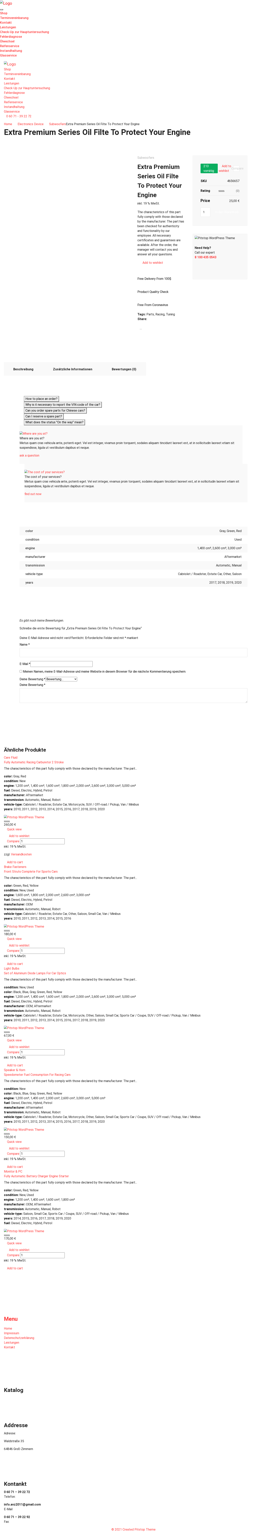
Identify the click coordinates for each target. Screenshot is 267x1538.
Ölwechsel (7, 41)
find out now (32, 494)
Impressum (11, 1333)
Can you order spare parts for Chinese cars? (55, 410)
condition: (11, 781)
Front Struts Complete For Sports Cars (31, 871)
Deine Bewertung (32, 679)
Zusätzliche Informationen (72, 369)
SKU (204, 181)
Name (25, 644)
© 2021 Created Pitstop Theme (133, 1529)
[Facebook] (138, 324)
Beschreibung (23, 369)
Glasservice (8, 55)
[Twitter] (138, 328)
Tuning (170, 314)
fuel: (7, 790)
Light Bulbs (11, 968)
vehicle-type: (13, 804)
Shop (3, 13)
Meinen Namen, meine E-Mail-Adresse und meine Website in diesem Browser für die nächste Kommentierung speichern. (104, 671)
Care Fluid (10, 757)
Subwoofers (57, 124)
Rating (205, 191)
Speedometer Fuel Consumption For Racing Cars (37, 1075)
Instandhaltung (11, 51)
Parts (150, 314)
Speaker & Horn (14, 1070)
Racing (160, 314)
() (237, 191)
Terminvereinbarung (14, 18)
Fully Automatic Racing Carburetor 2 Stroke (34, 762)
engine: (9, 786)
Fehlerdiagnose (11, 37)
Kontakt (6, 22)
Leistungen (8, 27)
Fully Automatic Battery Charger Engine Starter (36, 1176)
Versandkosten (21, 854)
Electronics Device (31, 124)
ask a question (29, 455)
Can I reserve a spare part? (43, 416)
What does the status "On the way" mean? (54, 422)
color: (8, 776)
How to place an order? (41, 399)
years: (8, 809)
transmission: (14, 800)
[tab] (23, 369)
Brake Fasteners (15, 867)
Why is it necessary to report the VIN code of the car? (62, 404)
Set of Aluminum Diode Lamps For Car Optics (35, 973)
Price (205, 200)
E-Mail (25, 664)
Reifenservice (9, 46)
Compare (148, 268)
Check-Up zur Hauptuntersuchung (24, 32)
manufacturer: (14, 795)
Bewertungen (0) (124, 369)
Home (8, 124)
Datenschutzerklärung (19, 1338)
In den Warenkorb (227, 212)
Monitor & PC (13, 1171)
